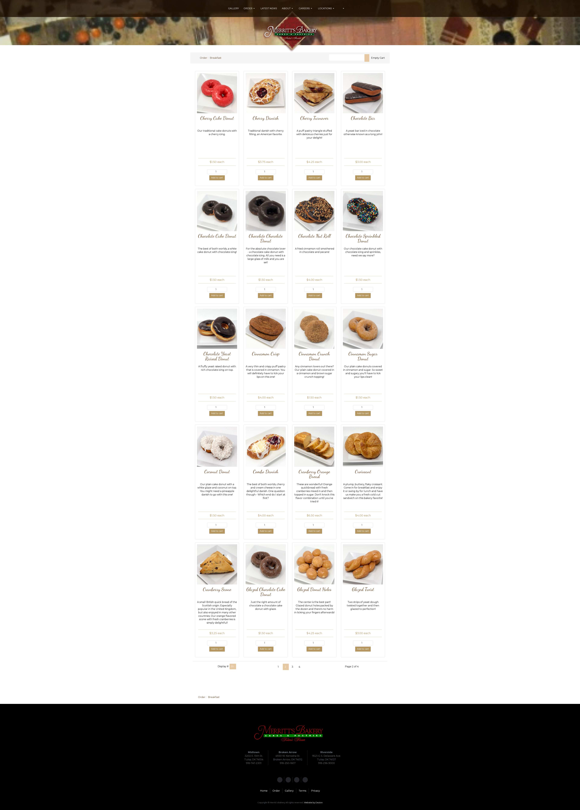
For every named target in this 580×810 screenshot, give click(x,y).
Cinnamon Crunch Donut (314, 356)
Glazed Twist (363, 589)
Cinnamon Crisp (265, 354)
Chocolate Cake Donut (217, 236)
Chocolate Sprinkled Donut (363, 238)
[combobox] (347, 57)
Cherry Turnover (314, 118)
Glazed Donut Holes (314, 589)
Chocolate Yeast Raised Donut (217, 356)
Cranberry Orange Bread (314, 474)
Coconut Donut (217, 471)
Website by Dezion (313, 802)
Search (366, 58)
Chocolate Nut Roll (314, 236)
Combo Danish (265, 471)
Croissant (363, 471)
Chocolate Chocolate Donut (266, 238)
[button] (249, 8)
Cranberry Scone (217, 589)
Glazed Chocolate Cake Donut (265, 591)
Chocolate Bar (363, 118)
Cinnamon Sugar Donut (363, 356)
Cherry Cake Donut (217, 118)
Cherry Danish (266, 118)
